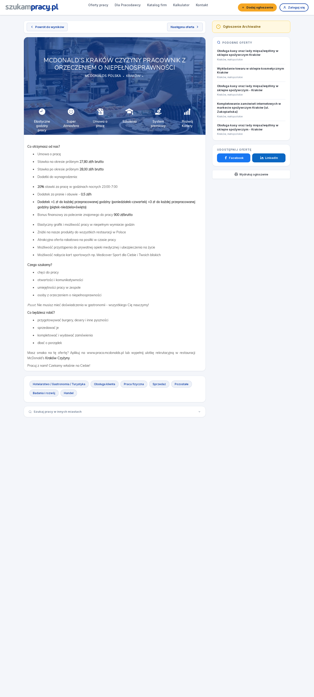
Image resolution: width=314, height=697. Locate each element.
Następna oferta (182, 27)
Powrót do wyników (49, 27)
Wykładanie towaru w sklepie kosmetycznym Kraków (250, 70)
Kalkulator (181, 5)
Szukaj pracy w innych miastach (58, 411)
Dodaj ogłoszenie (259, 7)
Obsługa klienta (104, 384)
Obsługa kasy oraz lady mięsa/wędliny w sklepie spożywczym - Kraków (247, 88)
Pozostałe (181, 384)
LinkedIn (271, 158)
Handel (69, 393)
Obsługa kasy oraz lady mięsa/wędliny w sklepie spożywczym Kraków (247, 52)
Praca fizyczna (134, 384)
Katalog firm (157, 5)
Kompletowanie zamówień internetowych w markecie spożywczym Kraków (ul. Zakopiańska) (249, 107)
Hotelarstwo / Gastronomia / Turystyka (59, 384)
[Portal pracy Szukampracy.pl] (32, 7)
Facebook (236, 158)
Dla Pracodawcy (128, 5)
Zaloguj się (296, 7)
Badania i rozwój (44, 393)
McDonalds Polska (103, 76)
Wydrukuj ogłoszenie (253, 174)
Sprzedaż (159, 384)
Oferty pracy (98, 5)
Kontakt (202, 5)
